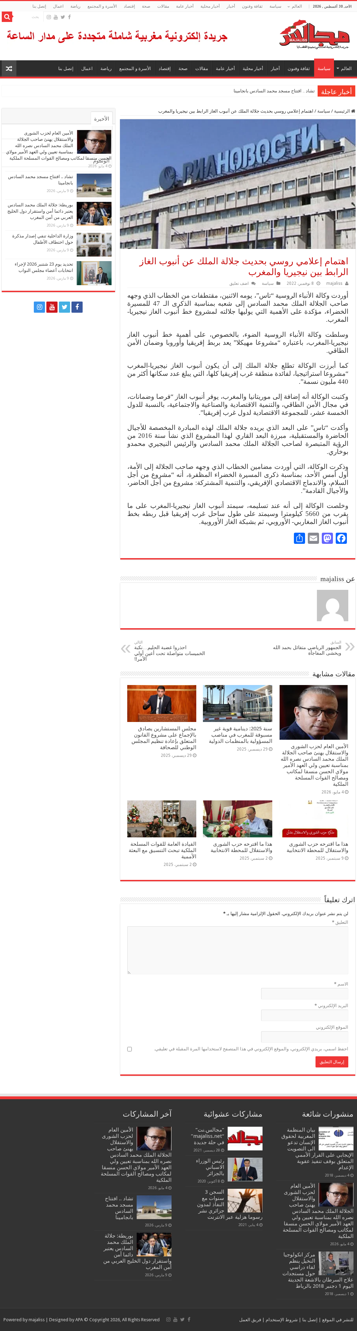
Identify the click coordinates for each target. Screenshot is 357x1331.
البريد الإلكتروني (331, 1005)
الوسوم (101, 161)
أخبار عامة (184, 6)
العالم (297, 6)
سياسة (275, 6)
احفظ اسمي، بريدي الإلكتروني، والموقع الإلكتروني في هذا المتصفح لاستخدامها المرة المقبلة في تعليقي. (251, 1048)
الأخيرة (101, 119)
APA (79, 1319)
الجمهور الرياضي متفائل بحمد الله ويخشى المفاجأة (307, 648)
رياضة (75, 6)
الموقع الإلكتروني (332, 1027)
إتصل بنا (39, 6)
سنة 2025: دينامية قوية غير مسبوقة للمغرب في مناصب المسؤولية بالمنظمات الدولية (240, 734)
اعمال (58, 6)
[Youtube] (56, 17)
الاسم (341, 984)
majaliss (334, 283)
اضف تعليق (239, 283)
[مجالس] (289, 32)
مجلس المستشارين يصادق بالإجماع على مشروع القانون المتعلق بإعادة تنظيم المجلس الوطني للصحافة (163, 738)
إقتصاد (129, 6)
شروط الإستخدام (281, 1319)
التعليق (340, 922)
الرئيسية (342, 111)
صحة (146, 6)
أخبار (231, 6)
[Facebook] (69, 17)
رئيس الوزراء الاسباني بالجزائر (210, 1167)
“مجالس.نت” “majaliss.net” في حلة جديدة (207, 1136)
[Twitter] (63, 17)
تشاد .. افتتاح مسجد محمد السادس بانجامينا (274, 90)
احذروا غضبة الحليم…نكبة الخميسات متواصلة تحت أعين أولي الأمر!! (169, 651)
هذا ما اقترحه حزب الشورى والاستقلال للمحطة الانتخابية (317, 847)
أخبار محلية (210, 6)
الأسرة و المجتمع (102, 6)
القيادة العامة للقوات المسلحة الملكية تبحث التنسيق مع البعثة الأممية (162, 850)
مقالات (163, 6)
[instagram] (49, 17)
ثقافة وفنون (252, 6)
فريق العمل (250, 1319)
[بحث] (7, 17)
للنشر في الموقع (337, 1319)
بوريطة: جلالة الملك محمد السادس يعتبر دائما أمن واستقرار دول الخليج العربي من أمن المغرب (40, 211)
